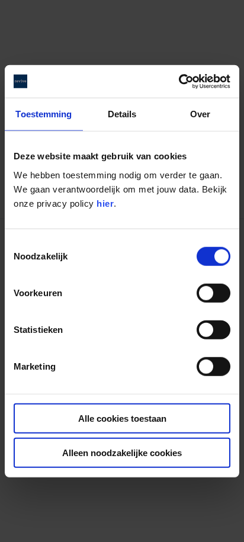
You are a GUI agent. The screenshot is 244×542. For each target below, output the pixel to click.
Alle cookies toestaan (122, 418)
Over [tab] (200, 114)
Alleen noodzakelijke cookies (122, 453)
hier (105, 203)
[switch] (213, 292)
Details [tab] (122, 114)
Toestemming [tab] (43, 114)
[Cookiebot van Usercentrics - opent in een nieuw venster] (178, 81)
